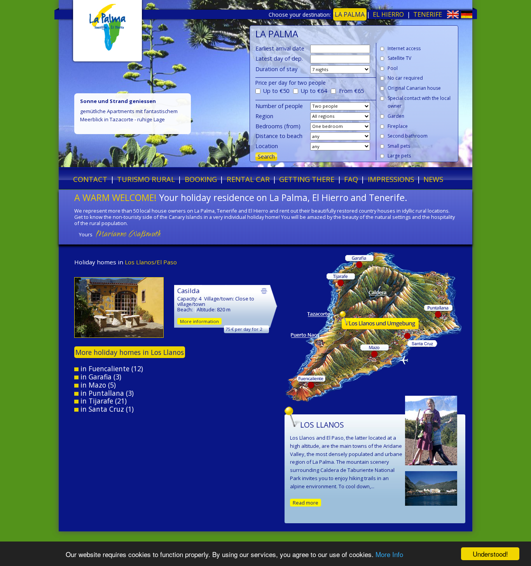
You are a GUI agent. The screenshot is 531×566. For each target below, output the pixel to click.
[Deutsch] (459, 16)
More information (199, 321)
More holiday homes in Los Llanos (129, 352)
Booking (201, 179)
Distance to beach (278, 136)
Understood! (490, 554)
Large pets (399, 155)
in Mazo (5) (97, 385)
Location (266, 146)
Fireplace (398, 126)
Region (264, 116)
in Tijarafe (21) (103, 400)
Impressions (391, 179)
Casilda (188, 290)
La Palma (350, 14)
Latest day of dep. (279, 58)
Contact (90, 179)
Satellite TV (399, 58)
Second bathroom (408, 136)
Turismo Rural (146, 179)
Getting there (306, 179)
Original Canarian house (414, 88)
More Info (389, 554)
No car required (405, 78)
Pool (393, 68)
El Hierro (388, 14)
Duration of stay (276, 69)
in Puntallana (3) (106, 393)
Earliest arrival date (279, 48)
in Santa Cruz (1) (106, 409)
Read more (305, 502)
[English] (445, 16)
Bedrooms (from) (277, 126)
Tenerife (427, 14)
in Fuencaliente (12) (111, 368)
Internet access (404, 48)
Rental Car (248, 179)
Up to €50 (276, 90)
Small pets (399, 146)
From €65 (351, 90)
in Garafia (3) (100, 376)
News (433, 179)
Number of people (279, 106)
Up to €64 (314, 90)
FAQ (351, 179)
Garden (396, 116)
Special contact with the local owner (419, 102)
